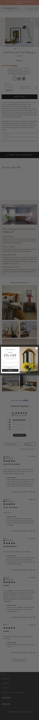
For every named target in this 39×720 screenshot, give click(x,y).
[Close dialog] (36, 348)
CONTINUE (10, 370)
